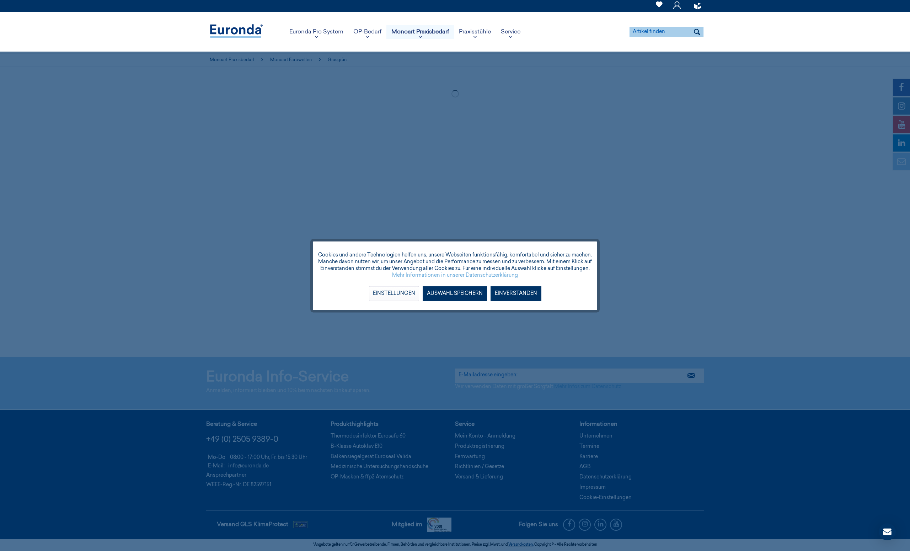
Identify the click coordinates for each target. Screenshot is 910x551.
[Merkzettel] (659, 8)
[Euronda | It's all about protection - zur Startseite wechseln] (236, 32)
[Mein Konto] (677, 8)
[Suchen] (697, 32)
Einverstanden (516, 293)
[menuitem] (659, 5)
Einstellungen (394, 293)
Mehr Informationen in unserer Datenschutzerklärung (455, 275)
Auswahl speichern (455, 293)
